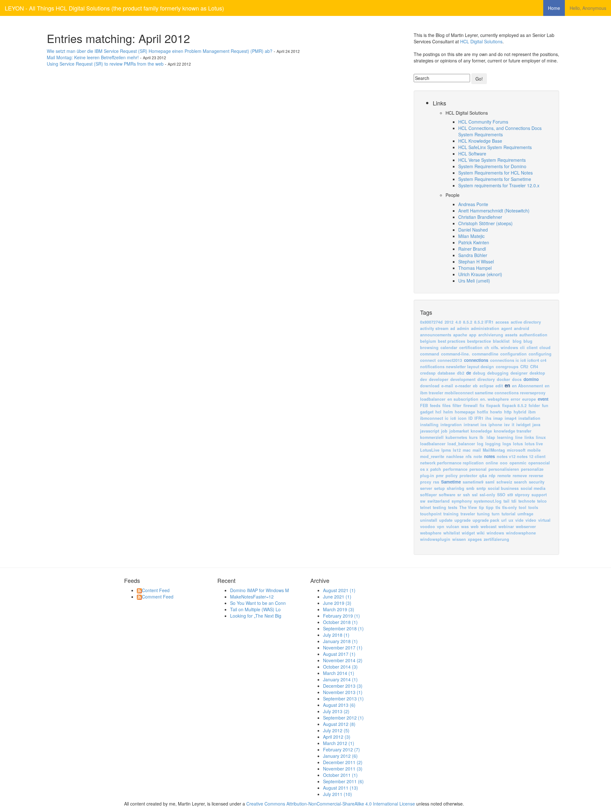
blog (517, 341)
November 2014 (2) (342, 660)
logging (493, 444)
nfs (469, 456)
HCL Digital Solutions (481, 41)
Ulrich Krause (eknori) (480, 274)
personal (478, 469)
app (472, 335)
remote (504, 475)
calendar (448, 347)
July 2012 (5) (336, 730)
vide (519, 520)
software (447, 495)
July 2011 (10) (337, 794)
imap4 (510, 418)
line (519, 437)
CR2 (524, 366)
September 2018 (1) (343, 628)
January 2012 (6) (340, 756)
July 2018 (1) (336, 635)
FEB (424, 405)
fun (545, 405)
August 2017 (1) (339, 654)
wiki (481, 533)
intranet (471, 424)
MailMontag (494, 450)
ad (452, 328)
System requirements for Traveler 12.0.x (498, 185)
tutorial (509, 514)
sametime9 (473, 482)
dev (423, 379)
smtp (481, 488)
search (520, 482)
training (451, 514)
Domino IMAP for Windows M (259, 590)
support (539, 495)
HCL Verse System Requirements (492, 160)
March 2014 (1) (338, 673)
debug (479, 373)
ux (511, 520)
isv (507, 424)
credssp (428, 373)
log (480, 444)
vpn (440, 526)
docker (503, 379)
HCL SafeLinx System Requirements (495, 147)
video (530, 520)
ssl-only (487, 495)
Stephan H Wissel (476, 261)
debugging (498, 373)
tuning (483, 514)
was (465, 526)
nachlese (455, 456)
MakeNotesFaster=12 (252, 596)
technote (526, 501)
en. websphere (494, 399)
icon (462, 418)
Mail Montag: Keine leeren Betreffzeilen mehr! (93, 57)
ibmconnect (431, 418)
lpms (446, 450)
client (532, 347)
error (515, 399)
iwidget (523, 424)
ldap (491, 437)
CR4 (534, 366)
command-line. (455, 354)
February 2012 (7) (341, 749)
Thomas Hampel (475, 268)
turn (496, 514)
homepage (465, 412)
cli (522, 347)
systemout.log (488, 501)
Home (554, 8)
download (429, 386)
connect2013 (450, 360)
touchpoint (430, 514)
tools (533, 507)
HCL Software (472, 153)
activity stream (434, 328)
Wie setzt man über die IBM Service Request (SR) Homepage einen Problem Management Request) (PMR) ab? (159, 51)
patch (435, 469)
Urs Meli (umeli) (474, 280)
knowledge (481, 431)
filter (457, 405)
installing (429, 424)
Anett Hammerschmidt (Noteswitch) (494, 210)
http (508, 412)
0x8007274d (431, 322)
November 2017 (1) (342, 647)
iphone (495, 424)
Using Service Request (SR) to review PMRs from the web (106, 64)
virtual (544, 520)
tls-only (509, 507)
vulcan (452, 526)
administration (485, 328)
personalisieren (503, 469)
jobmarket (459, 431)
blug (527, 341)
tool (522, 507)
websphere (430, 533)
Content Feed (156, 590)
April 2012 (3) (336, 737)
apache (460, 335)
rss (436, 482)
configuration (513, 354)
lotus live (534, 444)
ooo (504, 463)
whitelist (451, 533)
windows (495, 533)
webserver (526, 526)
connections (476, 360)
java (536, 424)
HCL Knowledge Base (480, 141)
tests (452, 507)
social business (503, 488)
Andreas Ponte (473, 204)
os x (424, 469)
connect (428, 360)
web (475, 526)
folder (534, 405)
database (446, 373)
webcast (488, 526)
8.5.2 (467, 322)
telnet (425, 507)
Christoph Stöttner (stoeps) (485, 223)
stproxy (522, 495)
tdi (513, 501)
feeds (435, 405)
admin (463, 328)
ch (486, 347)
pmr (440, 475)
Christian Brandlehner (480, 217)
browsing (429, 347)
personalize (532, 469)
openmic (517, 463)
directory (486, 379)
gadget (426, 412)
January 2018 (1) (340, 641)
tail (506, 501)
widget (468, 533)
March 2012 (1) (338, 743)
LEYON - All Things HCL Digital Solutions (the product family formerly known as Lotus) (114, 8)
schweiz (504, 482)
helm (448, 412)
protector (468, 475)
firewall (470, 405)
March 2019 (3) (338, 609)
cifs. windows (504, 347)
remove (520, 475)
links (529, 437)
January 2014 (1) (340, 679)
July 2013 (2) (336, 711)
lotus (518, 444)
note (478, 456)
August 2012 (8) (339, 724)
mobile (534, 450)
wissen (459, 539)
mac (467, 450)
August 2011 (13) (340, 788)
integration (451, 424)
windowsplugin (435, 539)
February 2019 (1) (341, 616)
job (444, 431)
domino (531, 379)
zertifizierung (496, 539)
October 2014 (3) (340, 666)
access (502, 322)
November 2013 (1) (342, 692)
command (429, 354)
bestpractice (479, 341)
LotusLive (429, 450)
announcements (435, 335)
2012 (449, 322)
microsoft (516, 450)
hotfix (482, 412)
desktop (537, 373)
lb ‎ (483, 437)
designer (519, 373)
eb (475, 386)
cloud (545, 347)
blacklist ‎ (502, 341)
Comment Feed (157, 596)
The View (468, 507)
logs (506, 444)
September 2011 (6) (343, 781)
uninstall (428, 520)
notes (489, 456)
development (462, 379)
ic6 (453, 418)
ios (484, 424)
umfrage (525, 514)
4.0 (458, 322)
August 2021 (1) (339, 590)
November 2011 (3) (342, 768)
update (446, 520)
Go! (479, 78)
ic (446, 418)
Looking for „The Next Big (255, 616)
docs (517, 379)
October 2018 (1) (340, 622)
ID (470, 418)
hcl (438, 412)
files (446, 405)
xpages (475, 539)
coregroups (507, 366)
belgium (428, 341)
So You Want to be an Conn (258, 603)
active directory (526, 322)
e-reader (463, 386)
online (492, 463)
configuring (540, 354)
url (504, 520)
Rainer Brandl (472, 249)
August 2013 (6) (339, 705)
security (536, 482)
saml (490, 482)
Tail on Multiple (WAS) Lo (255, 609)
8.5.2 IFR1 (484, 322)
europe (529, 399)
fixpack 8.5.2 (514, 405)
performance (455, 469)
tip (481, 507)
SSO (501, 495)
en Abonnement (527, 386)
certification (470, 347)
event (543, 399)
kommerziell (432, 437)
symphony (462, 501)
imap (498, 418)
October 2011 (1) (340, 775)
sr (459, 495)
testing (439, 507)
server (426, 488)
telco (542, 501)
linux (541, 437)
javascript (429, 431)
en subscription (462, 399)
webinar (506, 526)
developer (438, 379)
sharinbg (455, 488)
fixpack (493, 405)
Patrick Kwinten (473, 242)
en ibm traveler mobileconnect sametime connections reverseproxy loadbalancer (485, 392)
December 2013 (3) (342, 686)
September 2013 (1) (343, 698)
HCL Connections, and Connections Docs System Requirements (500, 131)
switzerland (438, 501)
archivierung (490, 335)
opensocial (539, 463)
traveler (467, 514)
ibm (532, 412)
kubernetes (456, 437)
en (507, 385)
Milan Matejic (471, 236)
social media (533, 488)
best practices (451, 341)
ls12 (457, 450)
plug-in (427, 475)
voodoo (427, 526)
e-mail (447, 386)
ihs (488, 418)
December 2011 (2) (342, 762)
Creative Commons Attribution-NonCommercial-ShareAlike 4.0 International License (330, 803)
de (468, 373)
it (513, 424)
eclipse (487, 386)
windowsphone (521, 533)
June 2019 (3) (337, 603)
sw (422, 501)
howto (496, 412)
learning (505, 437)
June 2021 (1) (337, 596)
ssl (475, 495)
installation (529, 418)
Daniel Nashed (473, 229)
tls (497, 507)
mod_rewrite (432, 456)
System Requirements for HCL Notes (495, 172)
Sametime (451, 482)
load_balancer (461, 444)
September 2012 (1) (343, 717)
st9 (510, 495)
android (521, 328)
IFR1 (478, 418)
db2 (460, 373)
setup (439, 488)
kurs (473, 437)
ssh (466, 495)
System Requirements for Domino (492, 166)
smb (470, 488)
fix (482, 405)
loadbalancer (433, 444)
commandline (485, 354)
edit (499, 386)
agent (506, 328)
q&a (483, 475)
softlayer (428, 495)
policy (452, 475)
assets (511, 335)
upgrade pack (486, 520)
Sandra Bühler (472, 255)
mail (477, 450)
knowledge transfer (512, 431)
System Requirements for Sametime (494, 179)
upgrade (462, 520)
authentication (533, 335)
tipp (490, 507)
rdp (492, 475)
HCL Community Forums (483, 121)
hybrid (520, 412)
